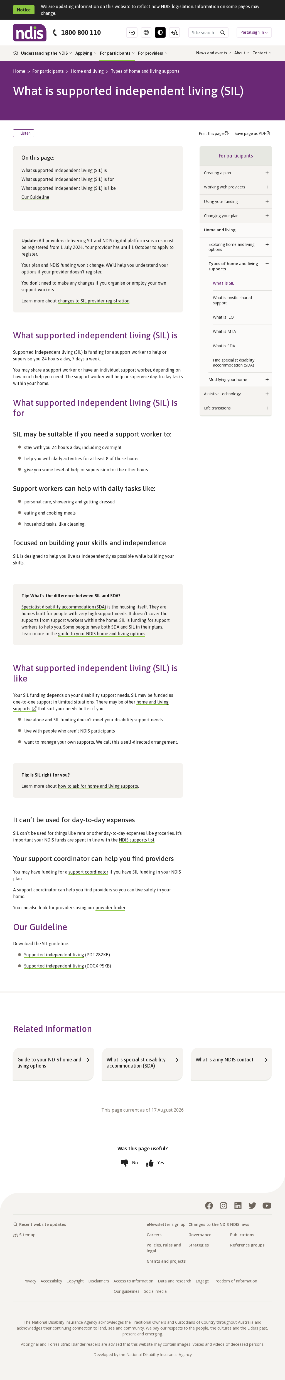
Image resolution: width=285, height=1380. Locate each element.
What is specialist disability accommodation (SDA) (136, 1063)
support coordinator (88, 871)
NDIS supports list (136, 839)
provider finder (110, 907)
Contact (260, 53)
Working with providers (224, 187)
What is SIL (223, 283)
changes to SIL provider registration (93, 300)
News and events (212, 53)
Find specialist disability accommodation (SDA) (233, 362)
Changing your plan (221, 215)
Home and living (87, 71)
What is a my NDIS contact (225, 1060)
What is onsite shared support (232, 300)
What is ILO (223, 317)
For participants (116, 52)
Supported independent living (54, 954)
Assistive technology (222, 393)
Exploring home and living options (231, 247)
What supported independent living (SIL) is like (68, 188)
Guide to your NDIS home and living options (49, 1063)
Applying (84, 52)
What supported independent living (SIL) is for (67, 179)
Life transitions (217, 408)
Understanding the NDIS (45, 52)
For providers (151, 52)
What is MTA (224, 331)
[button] (267, 173)
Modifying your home (227, 379)
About (240, 53)
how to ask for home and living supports (98, 786)
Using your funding (221, 201)
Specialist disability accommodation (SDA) (63, 606)
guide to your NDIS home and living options (101, 633)
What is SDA (224, 345)
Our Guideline (35, 197)
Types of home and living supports (145, 71)
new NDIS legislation (172, 6)
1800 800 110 (81, 32)
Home (19, 71)
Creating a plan (217, 172)
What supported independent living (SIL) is (64, 170)
